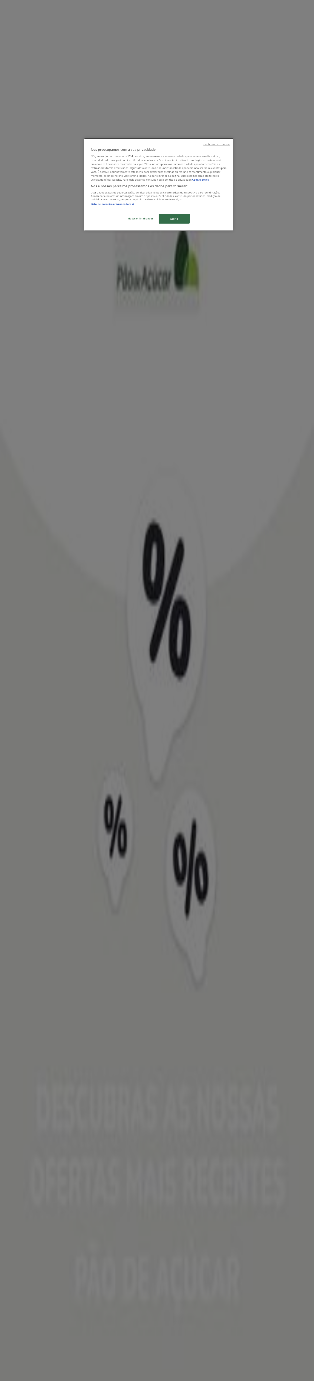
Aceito (174, 218)
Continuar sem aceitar (216, 144)
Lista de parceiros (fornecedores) (112, 204)
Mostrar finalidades (141, 218)
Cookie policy (200, 179)
